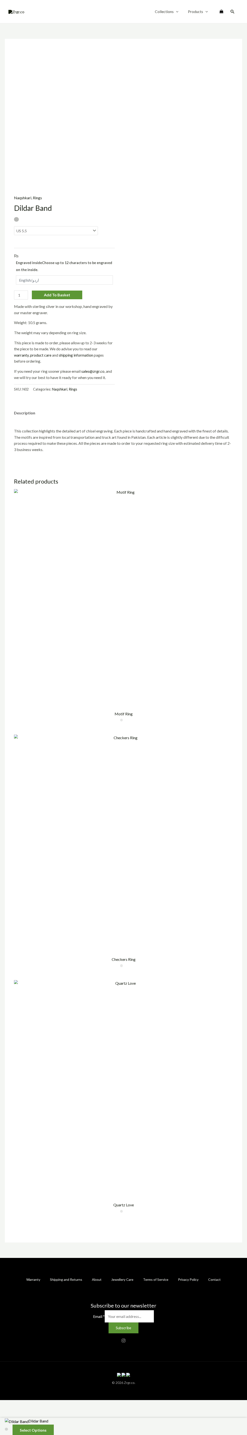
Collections (164, 11)
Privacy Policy (188, 1279)
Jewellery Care (122, 1279)
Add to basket (57, 294)
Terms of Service (155, 1279)
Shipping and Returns (66, 1279)
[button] (176, 11)
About (97, 1279)
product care (40, 355)
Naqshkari (22, 197)
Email (99, 1316)
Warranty (33, 1279)
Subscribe (123, 1328)
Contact (214, 1279)
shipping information (76, 355)
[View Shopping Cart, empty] (222, 11)
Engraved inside (64, 266)
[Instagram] (123, 1340)
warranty (21, 355)
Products (195, 11)
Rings (37, 197)
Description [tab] (24, 413)
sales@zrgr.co (92, 371)
